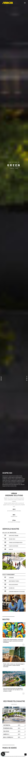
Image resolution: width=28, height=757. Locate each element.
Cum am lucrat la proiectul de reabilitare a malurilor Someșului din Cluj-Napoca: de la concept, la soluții (13, 690)
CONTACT (1, 378)
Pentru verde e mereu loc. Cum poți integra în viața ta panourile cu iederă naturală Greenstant (13, 665)
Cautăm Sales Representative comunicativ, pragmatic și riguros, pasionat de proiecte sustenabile (13, 641)
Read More (23, 645)
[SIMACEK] (7, 3)
